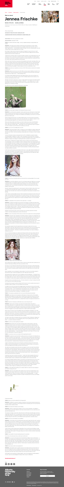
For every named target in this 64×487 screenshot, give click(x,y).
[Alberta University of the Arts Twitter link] (7, 482)
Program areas (28, 4)
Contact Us (28, 471)
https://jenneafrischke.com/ (10, 458)
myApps (38, 1)
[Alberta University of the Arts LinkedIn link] (12, 482)
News (49, 1)
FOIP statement (29, 485)
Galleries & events (53, 1)
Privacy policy (34, 485)
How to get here (29, 474)
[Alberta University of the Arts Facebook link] (5, 482)
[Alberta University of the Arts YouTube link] (9, 482)
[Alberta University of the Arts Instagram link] (11, 482)
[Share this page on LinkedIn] (9, 464)
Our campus (53, 4)
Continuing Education (33, 4)
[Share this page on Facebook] (11, 464)
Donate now (58, 4)
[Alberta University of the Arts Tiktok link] (14, 482)
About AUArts (49, 4)
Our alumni (45, 4)
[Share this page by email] (14, 464)
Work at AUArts (29, 475)
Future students (40, 4)
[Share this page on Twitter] (6, 464)
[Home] (8, 3)
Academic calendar (43, 1)
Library (35, 1)
